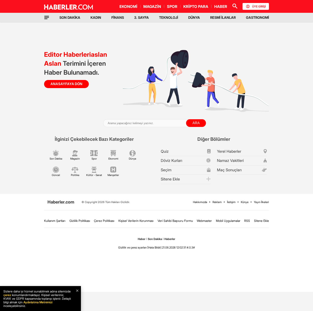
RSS (247, 220)
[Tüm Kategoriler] (46, 17)
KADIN (95, 17)
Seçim (166, 170)
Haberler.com (60, 202)
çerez (7, 295)
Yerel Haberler (229, 151)
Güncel (56, 175)
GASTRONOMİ (257, 17)
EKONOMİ (128, 6)
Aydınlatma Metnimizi (37, 302)
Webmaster (204, 220)
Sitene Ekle (170, 179)
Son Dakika (56, 158)
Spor (94, 158)
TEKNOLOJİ (168, 17)
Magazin (75, 158)
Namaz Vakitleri (230, 160)
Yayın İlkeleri (261, 202)
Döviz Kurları (171, 160)
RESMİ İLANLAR (223, 17)
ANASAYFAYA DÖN (66, 84)
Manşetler (113, 175)
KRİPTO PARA (195, 6)
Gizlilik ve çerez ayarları (132, 247)
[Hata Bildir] (154, 247)
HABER (220, 6)
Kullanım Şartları (54, 220)
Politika (75, 175)
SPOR (172, 6)
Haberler (169, 239)
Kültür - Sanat (94, 175)
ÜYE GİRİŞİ (259, 6)
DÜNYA (194, 17)
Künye (244, 202)
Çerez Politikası (104, 220)
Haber (141, 239)
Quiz (165, 151)
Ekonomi (113, 158)
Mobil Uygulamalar (228, 220)
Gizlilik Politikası (79, 220)
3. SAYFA (141, 17)
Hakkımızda (200, 202)
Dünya (132, 158)
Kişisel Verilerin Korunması (136, 220)
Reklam (217, 202)
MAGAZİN (152, 6)
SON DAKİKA (69, 17)
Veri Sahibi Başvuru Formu (175, 220)
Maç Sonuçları (229, 170)
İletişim (231, 202)
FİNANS (117, 17)
